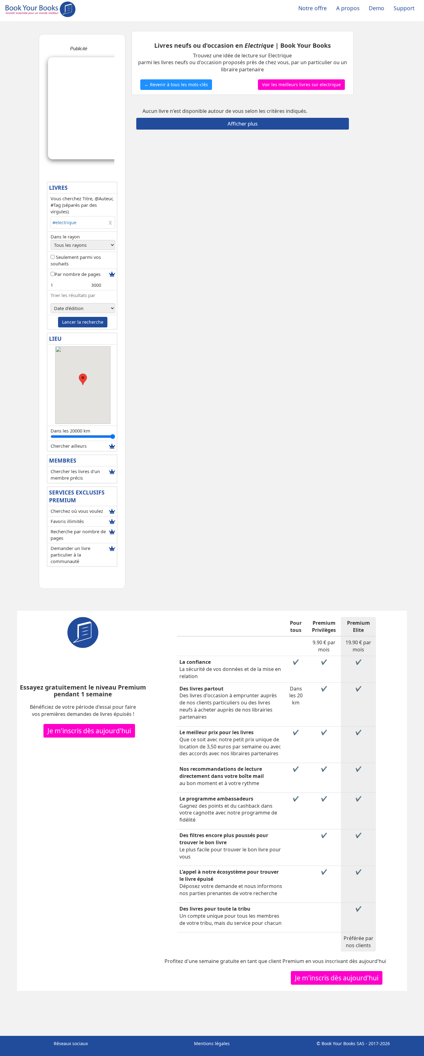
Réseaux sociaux (71, 1043)
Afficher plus (243, 123)
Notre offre (312, 8)
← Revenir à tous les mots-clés (176, 84)
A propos (347, 8)
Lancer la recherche (82, 322)
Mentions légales (212, 1043)
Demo (376, 8)
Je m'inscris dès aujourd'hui (89, 730)
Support (404, 8)
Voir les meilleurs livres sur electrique (301, 84)
